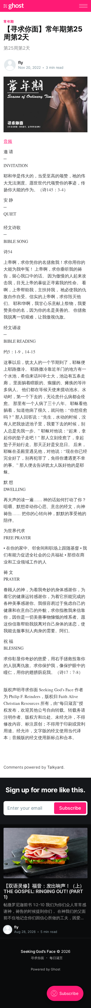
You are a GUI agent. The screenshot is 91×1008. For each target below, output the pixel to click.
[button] (83, 6)
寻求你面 (37, 958)
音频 (8, 141)
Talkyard (55, 767)
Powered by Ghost (45, 969)
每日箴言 (56, 958)
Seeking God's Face (38, 951)
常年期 (9, 21)
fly (20, 62)
